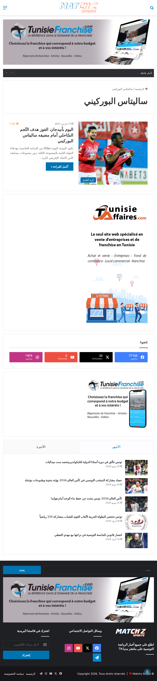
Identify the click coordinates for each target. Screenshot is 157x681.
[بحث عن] (152, 9)
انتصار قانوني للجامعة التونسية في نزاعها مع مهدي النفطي (88, 535)
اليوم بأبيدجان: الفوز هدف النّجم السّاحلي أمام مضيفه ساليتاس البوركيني (46, 135)
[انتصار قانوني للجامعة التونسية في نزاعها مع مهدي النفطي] (136, 540)
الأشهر (116, 447)
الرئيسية (140, 88)
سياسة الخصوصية (14, 673)
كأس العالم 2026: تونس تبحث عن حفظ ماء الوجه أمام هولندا (86, 498)
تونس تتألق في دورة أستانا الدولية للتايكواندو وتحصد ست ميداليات (83, 462)
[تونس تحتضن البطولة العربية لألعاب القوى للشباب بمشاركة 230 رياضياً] (136, 522)
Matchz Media (142, 673)
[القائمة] (5, 9)
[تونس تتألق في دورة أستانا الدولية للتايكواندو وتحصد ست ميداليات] (136, 467)
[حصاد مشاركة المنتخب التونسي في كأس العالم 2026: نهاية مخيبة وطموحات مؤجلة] (136, 486)
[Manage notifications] (147, 672)
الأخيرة (41, 447)
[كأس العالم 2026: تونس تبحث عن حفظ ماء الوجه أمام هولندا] (136, 504)
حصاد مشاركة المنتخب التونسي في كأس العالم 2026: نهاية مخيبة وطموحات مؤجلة (73, 480)
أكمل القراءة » (59, 166)
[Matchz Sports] (78, 7)
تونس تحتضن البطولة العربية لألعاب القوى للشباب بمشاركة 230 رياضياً (97, 73)
